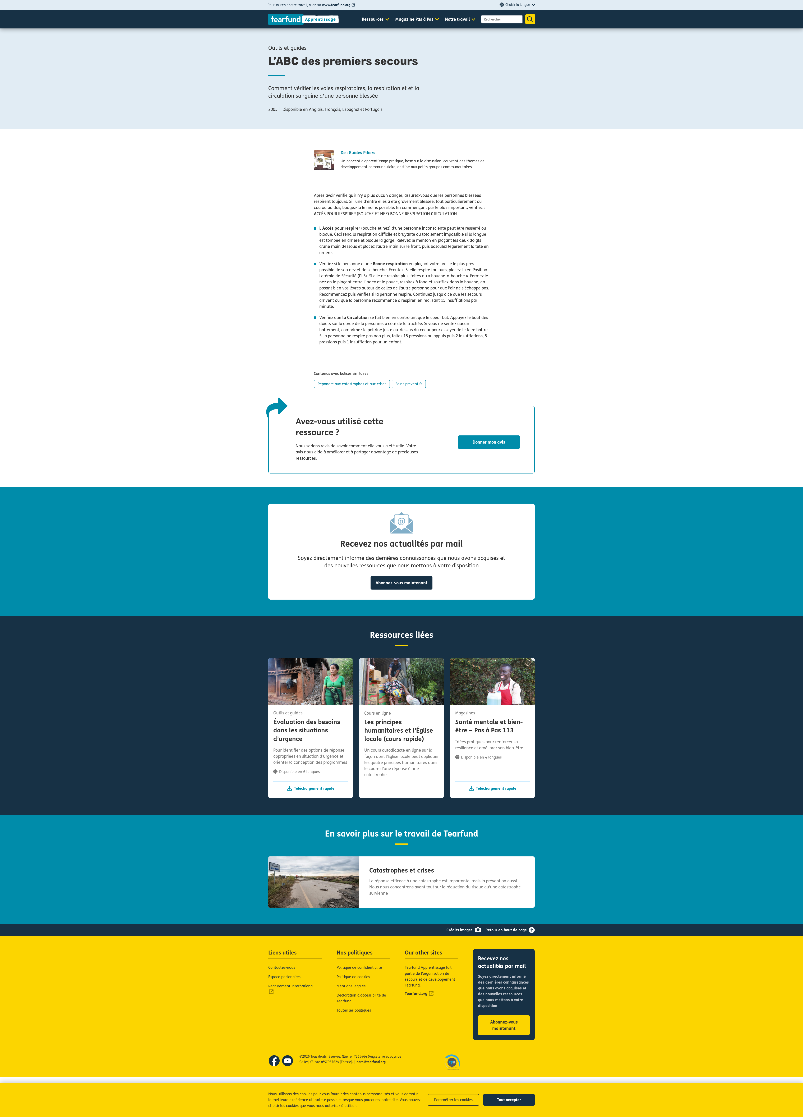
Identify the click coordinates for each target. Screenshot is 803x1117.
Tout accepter (509, 1100)
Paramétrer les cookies (453, 1100)
